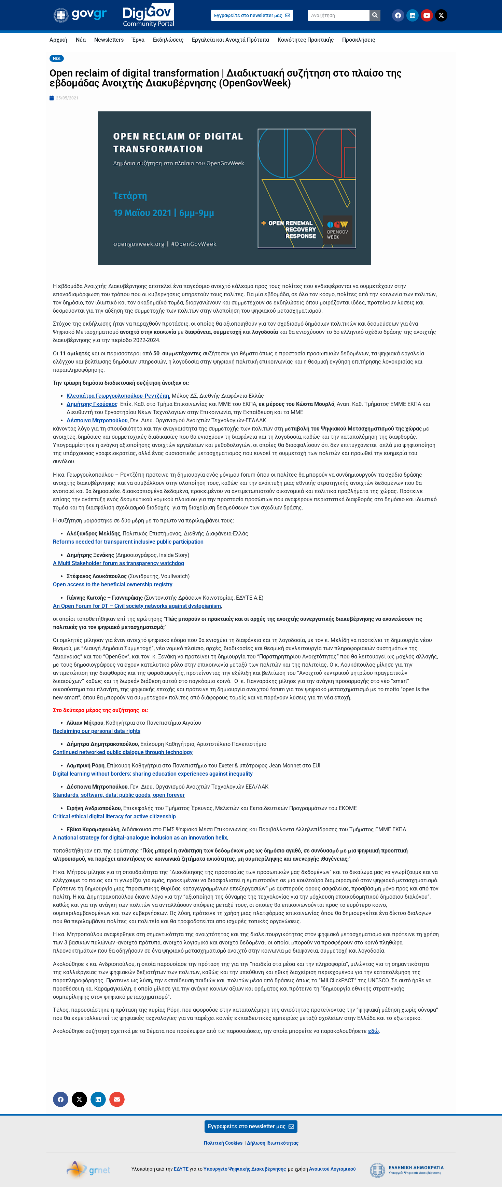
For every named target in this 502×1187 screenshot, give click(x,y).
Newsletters (109, 40)
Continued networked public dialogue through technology (123, 752)
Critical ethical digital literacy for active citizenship (114, 816)
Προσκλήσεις (358, 40)
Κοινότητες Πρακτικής (306, 40)
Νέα (81, 40)
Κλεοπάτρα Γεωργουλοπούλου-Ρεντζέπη (118, 396)
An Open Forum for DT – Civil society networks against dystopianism (137, 606)
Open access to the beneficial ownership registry (112, 584)
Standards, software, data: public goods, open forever (119, 795)
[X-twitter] (441, 15)
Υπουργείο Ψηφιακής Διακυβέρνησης (245, 1169)
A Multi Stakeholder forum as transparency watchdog (118, 563)
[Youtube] (427, 15)
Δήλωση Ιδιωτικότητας (272, 1143)
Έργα (138, 40)
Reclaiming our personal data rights (96, 731)
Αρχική (58, 40)
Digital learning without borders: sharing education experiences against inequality (153, 773)
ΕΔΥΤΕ (181, 1169)
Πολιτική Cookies (223, 1143)
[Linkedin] (412, 15)
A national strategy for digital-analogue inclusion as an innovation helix (140, 837)
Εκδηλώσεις (168, 40)
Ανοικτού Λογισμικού (332, 1169)
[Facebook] (398, 15)
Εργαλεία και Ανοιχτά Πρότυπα (230, 40)
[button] (60, 1099)
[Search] (374, 15)
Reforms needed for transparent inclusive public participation (128, 541)
